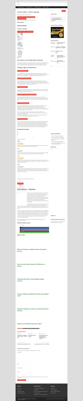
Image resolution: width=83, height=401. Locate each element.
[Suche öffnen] (65, 7)
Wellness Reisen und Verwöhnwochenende (40, 394)
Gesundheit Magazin (29, 7)
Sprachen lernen (46, 7)
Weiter (24, 18)
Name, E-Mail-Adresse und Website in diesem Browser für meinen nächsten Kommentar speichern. (32, 377)
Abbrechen (20, 18)
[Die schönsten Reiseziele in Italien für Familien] (53, 42)
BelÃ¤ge (24, 328)
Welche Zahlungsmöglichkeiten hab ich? (24, 78)
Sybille (52, 137)
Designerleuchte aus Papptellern (59, 137)
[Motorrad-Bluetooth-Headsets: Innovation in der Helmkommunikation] (53, 55)
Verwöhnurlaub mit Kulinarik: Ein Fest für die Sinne (61, 61)
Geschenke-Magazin (37, 7)
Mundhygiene (28, 328)
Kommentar (19, 352)
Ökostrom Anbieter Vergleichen (55, 391)
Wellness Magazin (21, 7)
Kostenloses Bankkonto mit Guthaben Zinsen (41, 391)
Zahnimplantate (37, 328)
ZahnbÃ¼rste (32, 328)
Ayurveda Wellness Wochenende (39, 388)
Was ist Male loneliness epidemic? (58, 141)
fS (51, 141)
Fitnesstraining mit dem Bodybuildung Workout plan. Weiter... (57, 19)
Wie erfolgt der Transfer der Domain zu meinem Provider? (27, 94)
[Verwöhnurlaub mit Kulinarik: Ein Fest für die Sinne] (53, 60)
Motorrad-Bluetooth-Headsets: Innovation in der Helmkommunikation (61, 56)
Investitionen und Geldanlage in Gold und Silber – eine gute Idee (22, 336)
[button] (21, 227)
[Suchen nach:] (58, 11)
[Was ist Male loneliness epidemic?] (53, 51)
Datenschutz (19, 388)
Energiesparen (53, 388)
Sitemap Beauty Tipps (20, 391)
